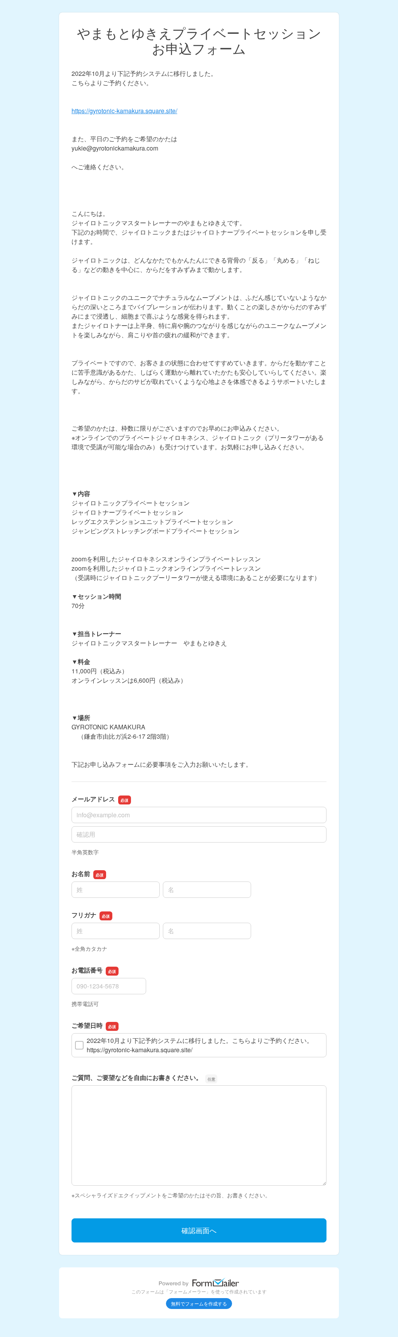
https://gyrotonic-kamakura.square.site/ (124, 110)
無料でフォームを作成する (199, 1303)
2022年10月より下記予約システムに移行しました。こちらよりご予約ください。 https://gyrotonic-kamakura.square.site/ (206, 1045)
